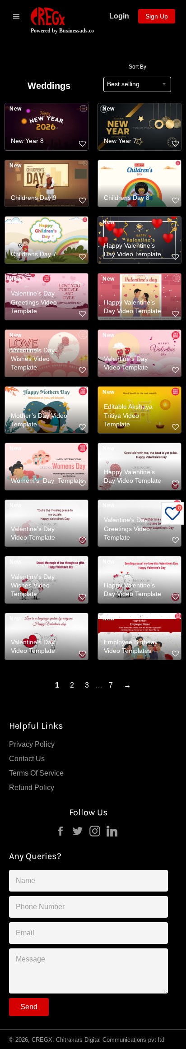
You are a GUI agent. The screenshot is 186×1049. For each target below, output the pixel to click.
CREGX (42, 1039)
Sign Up (156, 16)
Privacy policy (32, 744)
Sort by (137, 67)
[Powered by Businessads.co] (48, 16)
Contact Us (27, 758)
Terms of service (36, 773)
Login (119, 16)
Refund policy (31, 787)
